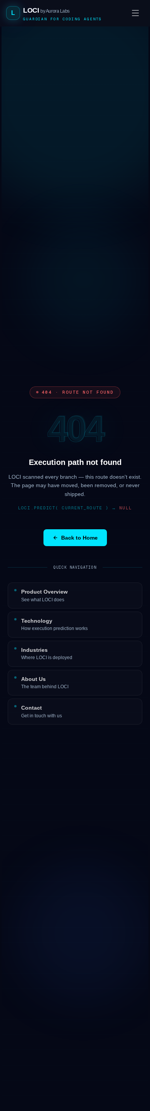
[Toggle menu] (135, 13)
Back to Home (79, 538)
